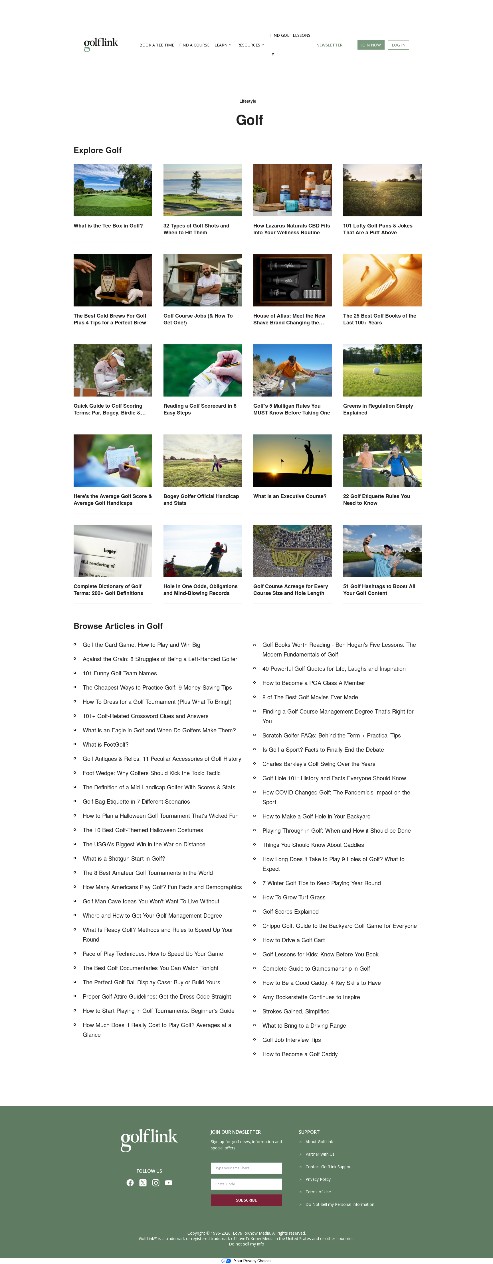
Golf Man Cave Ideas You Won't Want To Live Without (151, 901)
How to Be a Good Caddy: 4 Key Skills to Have (321, 982)
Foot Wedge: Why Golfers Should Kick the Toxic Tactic (152, 773)
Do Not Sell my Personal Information (340, 1204)
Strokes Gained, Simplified (296, 1011)
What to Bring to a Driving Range (304, 1025)
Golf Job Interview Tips (291, 1039)
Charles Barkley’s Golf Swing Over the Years (318, 763)
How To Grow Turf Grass (294, 897)
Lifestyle (247, 101)
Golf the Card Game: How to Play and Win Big (141, 644)
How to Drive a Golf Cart (293, 940)
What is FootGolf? (106, 744)
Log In (398, 45)
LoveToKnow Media (251, 1233)
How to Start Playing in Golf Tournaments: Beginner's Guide (159, 1010)
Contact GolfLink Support (329, 1166)
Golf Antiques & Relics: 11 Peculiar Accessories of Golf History (162, 758)
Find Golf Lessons (290, 35)
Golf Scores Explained (290, 911)
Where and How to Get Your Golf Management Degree (152, 915)
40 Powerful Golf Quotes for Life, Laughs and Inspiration (334, 668)
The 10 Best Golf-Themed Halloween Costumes (143, 830)
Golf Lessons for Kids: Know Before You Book (320, 954)
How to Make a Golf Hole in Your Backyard (316, 816)
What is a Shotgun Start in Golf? (124, 858)
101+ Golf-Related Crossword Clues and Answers (146, 716)
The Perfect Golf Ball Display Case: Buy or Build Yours (151, 982)
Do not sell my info (246, 1244)
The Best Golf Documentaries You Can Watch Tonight (151, 968)
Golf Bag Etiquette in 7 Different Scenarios (136, 801)
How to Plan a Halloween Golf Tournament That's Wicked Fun (161, 815)
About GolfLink (319, 1141)
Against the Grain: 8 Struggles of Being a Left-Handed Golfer (160, 659)
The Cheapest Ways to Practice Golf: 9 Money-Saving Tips (157, 687)
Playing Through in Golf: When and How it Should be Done (336, 830)
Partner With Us (320, 1154)
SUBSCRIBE (246, 1200)
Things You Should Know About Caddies (313, 844)
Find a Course (194, 45)
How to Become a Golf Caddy (300, 1054)
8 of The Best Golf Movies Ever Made (310, 697)
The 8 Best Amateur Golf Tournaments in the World (148, 872)
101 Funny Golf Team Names (120, 673)
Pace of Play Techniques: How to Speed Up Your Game (153, 953)
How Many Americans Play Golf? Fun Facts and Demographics (162, 887)
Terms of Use (318, 1191)
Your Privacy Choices (253, 1261)
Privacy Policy (318, 1179)
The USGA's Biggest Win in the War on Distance (144, 844)
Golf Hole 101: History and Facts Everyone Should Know (334, 778)
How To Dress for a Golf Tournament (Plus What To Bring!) (157, 701)
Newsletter (329, 45)
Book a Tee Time (157, 45)
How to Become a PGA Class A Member (313, 682)
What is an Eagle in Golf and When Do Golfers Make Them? (159, 730)
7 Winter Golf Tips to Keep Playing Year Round (321, 883)
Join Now (371, 45)
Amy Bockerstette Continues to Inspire (311, 997)
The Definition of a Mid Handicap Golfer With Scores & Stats (159, 787)
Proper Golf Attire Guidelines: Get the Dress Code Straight (157, 996)
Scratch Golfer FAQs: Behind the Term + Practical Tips (331, 735)
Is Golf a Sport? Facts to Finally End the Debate (323, 749)
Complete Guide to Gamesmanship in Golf (316, 968)
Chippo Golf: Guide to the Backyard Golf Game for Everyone (339, 925)
